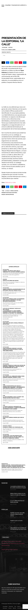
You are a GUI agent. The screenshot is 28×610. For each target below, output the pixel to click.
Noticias (10, 47)
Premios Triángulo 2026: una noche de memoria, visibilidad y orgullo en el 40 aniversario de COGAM (14, 366)
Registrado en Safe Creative (10, 549)
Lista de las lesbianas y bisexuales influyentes (12, 309)
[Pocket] (16, 62)
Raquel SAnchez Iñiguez (8, 194)
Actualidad (7, 5)
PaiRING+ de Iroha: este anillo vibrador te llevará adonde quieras (14, 271)
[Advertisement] (14, 22)
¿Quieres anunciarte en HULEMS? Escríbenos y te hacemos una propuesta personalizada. (13, 543)
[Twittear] (3, 62)
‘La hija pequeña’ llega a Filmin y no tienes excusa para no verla (13, 397)
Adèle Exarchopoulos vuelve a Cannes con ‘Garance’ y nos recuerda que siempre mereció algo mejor (14, 387)
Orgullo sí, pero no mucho (11, 280)
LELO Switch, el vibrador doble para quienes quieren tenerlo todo (13, 377)
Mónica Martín (14, 190)
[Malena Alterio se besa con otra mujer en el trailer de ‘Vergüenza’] (5, 495)
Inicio (3, 5)
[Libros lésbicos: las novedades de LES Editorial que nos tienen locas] (5, 529)
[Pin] (20, 62)
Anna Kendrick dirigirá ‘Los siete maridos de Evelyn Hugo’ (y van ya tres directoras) (13, 349)
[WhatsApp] (12, 62)
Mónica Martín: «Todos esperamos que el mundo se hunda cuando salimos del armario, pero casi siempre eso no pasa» (13, 466)
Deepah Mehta (6, 52)
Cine (4, 384)
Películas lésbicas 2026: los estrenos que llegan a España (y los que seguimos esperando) (13, 300)
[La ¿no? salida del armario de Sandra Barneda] (5, 502)
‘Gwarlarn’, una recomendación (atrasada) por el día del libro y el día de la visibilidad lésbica (13, 437)
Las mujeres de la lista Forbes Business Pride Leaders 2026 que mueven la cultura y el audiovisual (13, 312)
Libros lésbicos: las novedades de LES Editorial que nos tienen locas (14, 290)
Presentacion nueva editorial (9, 192)
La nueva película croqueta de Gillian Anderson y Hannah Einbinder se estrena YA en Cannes (14, 407)
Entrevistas (5, 463)
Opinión (5, 279)
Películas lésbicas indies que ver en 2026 (13, 418)
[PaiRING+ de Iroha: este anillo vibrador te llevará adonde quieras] (5, 514)
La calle (7, 190)
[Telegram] (24, 62)
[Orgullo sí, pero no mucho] (5, 522)
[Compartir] (7, 62)
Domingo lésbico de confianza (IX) (13, 427)
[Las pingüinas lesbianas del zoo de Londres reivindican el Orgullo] (5, 488)
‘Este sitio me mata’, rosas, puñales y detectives (13, 323)
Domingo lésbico (7, 425)
